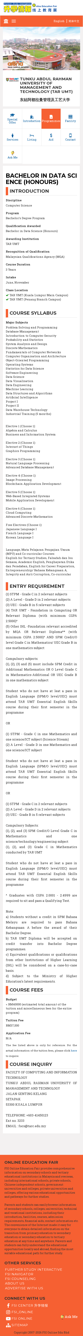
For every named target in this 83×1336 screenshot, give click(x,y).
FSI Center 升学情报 (30, 1305)
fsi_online (22, 1312)
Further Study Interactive (33, 1269)
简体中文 (74, 21)
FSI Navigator (19, 1274)
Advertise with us (24, 1288)
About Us (15, 1283)
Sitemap (20, 1325)
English (59, 21)
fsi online (22, 1318)
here (74, 1050)
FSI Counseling (20, 1279)
